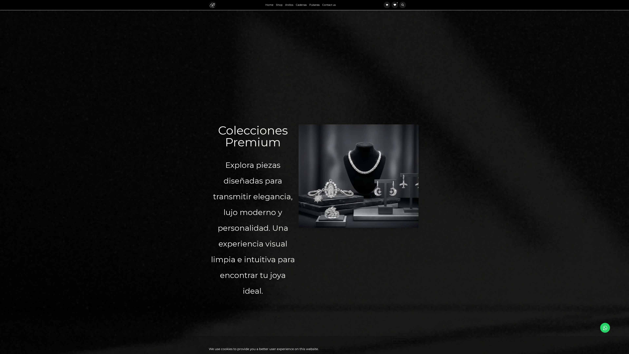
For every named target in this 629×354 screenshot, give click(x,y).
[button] (402, 5)
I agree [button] (414, 341)
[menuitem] (269, 5)
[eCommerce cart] (387, 5)
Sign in (413, 5)
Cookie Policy (326, 349)
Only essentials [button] (399, 341)
